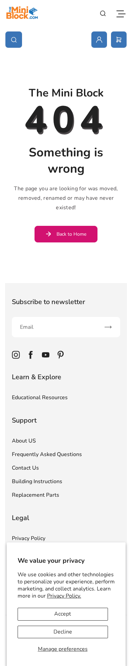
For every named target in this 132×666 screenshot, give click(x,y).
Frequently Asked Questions (47, 454)
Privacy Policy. (64, 596)
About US (24, 441)
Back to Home (71, 234)
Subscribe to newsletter (48, 301)
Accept (62, 614)
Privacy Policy (28, 538)
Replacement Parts (35, 495)
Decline (62, 632)
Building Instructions (37, 481)
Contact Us (25, 468)
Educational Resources (40, 397)
